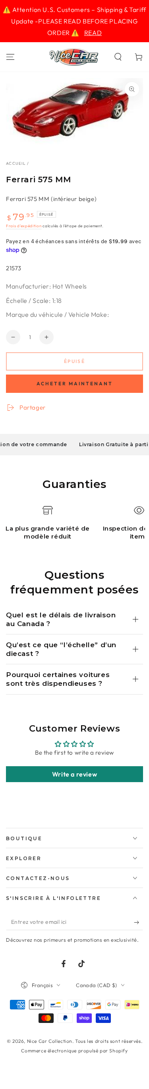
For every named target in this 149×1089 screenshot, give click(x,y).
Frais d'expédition (24, 225)
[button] (118, 57)
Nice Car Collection (49, 1041)
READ (93, 33)
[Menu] (10, 57)
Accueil (16, 163)
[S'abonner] (138, 922)
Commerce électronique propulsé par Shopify (74, 1051)
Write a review (74, 774)
